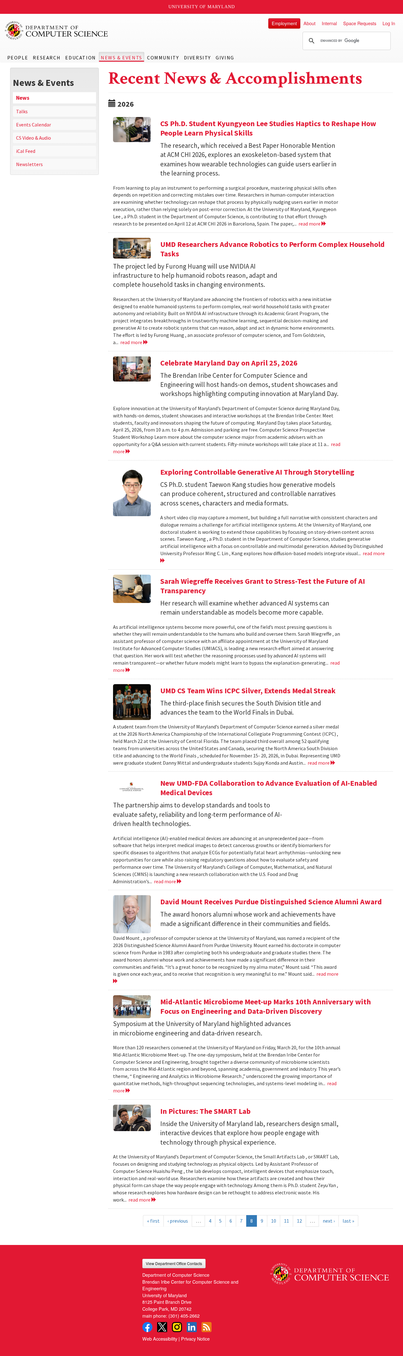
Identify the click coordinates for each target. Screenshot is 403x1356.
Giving (225, 57)
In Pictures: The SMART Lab (205, 1111)
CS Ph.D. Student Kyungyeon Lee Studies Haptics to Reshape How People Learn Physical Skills (268, 128)
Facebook (147, 1327)
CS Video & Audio (33, 138)
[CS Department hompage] (329, 1271)
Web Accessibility (159, 1338)
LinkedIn (192, 1327)
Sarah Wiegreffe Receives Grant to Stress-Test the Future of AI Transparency (262, 585)
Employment (284, 23)
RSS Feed (207, 1327)
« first (153, 1221)
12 (299, 1221)
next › (329, 1221)
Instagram (177, 1327)
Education (80, 57)
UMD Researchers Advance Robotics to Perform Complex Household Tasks (272, 249)
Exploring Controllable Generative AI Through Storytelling (257, 472)
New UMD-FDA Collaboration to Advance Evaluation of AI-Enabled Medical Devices (268, 787)
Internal (329, 23)
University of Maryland (201, 6)
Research (46, 57)
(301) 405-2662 (184, 1315)
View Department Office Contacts (174, 1263)
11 (286, 1221)
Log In (389, 23)
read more (309, 223)
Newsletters (29, 164)
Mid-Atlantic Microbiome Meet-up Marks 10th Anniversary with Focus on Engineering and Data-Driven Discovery (265, 1006)
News (22, 97)
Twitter (162, 1327)
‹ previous (177, 1221)
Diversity (197, 57)
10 (273, 1221)
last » (348, 1221)
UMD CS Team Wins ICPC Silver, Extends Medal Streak (248, 690)
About (309, 23)
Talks (22, 111)
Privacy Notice (195, 1338)
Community (163, 57)
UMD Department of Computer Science (57, 30)
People (17, 57)
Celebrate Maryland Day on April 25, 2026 (229, 363)
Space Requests (359, 23)
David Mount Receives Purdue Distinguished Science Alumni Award (271, 902)
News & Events (121, 57)
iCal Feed (25, 151)
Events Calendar (33, 124)
